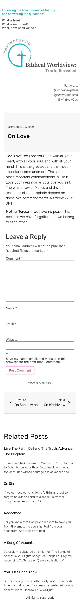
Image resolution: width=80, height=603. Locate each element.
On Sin (9, 484)
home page (44, 383)
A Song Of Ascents (19, 543)
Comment (14, 258)
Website (11, 339)
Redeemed (12, 513)
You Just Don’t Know (20, 572)
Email (11, 323)
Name (11, 308)
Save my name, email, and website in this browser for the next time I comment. (36, 360)
